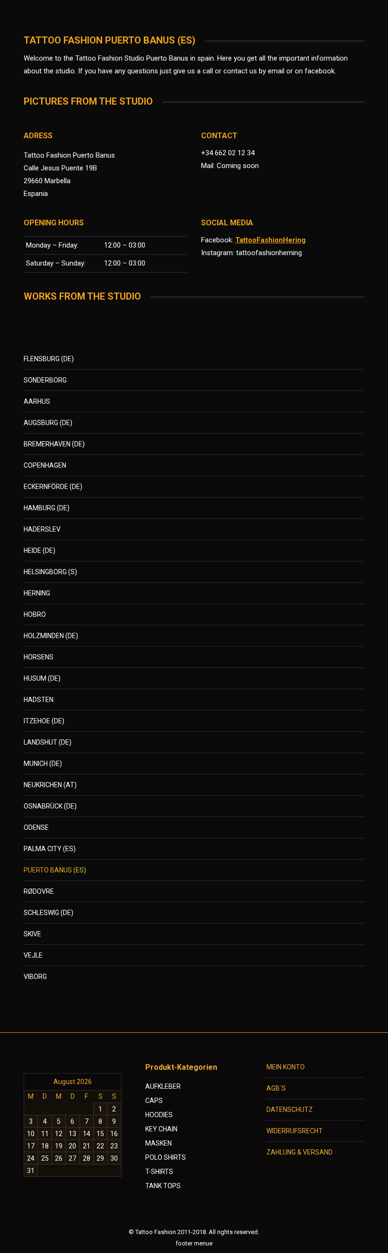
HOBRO (35, 614)
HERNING (37, 593)
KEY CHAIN (161, 1129)
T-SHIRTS (159, 1171)
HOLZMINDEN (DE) (51, 636)
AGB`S (276, 1088)
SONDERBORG (45, 380)
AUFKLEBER (163, 1086)
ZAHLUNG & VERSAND (299, 1152)
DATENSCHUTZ (289, 1109)
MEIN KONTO (285, 1067)
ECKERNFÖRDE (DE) (53, 486)
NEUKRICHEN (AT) (50, 785)
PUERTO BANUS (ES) (55, 870)
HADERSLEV (42, 529)
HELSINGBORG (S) (50, 572)
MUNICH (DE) (43, 763)
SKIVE (32, 934)
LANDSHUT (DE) (47, 742)
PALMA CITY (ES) (50, 849)
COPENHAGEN (45, 465)
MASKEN (158, 1143)
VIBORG (35, 976)
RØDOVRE (39, 891)
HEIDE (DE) (39, 550)
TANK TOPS (163, 1186)
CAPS (154, 1100)
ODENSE (36, 827)
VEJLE (33, 955)
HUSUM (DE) (42, 678)
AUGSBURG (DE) (48, 423)
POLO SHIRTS (165, 1157)
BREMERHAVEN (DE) (54, 444)
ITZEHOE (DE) (44, 721)
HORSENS (38, 657)
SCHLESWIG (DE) (48, 912)
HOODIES (159, 1115)
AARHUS (37, 401)
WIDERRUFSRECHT (294, 1131)
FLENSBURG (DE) (49, 359)
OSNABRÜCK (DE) (50, 806)
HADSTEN (38, 699)
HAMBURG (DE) (47, 508)
